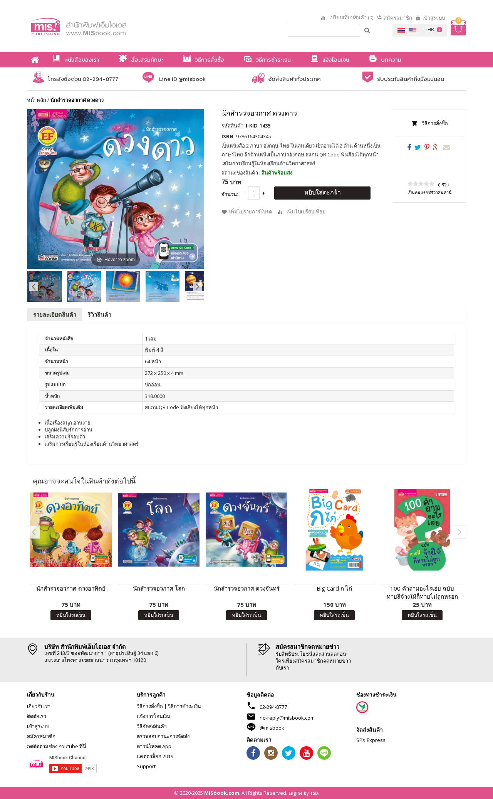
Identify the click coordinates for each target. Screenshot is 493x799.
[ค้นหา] (367, 30)
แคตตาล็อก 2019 (155, 756)
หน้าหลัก (36, 99)
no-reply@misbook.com (287, 717)
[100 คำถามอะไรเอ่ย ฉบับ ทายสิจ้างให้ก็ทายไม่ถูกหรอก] (422, 530)
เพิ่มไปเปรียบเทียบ (306, 211)
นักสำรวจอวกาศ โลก (159, 588)
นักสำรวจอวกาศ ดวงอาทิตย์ (71, 588)
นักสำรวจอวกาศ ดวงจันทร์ (247, 588)
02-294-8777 (273, 706)
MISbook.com (221, 792)
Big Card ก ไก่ (334, 588)
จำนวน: (229, 194)
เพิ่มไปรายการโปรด (250, 211)
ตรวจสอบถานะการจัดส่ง (163, 736)
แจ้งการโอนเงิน (153, 716)
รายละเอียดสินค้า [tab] (54, 314)
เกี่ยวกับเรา (38, 706)
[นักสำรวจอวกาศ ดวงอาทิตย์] (71, 530)
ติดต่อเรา (36, 716)
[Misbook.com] (100, 26)
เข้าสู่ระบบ (434, 17)
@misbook (272, 727)
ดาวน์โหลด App (154, 746)
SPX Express (371, 740)
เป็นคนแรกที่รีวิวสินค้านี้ (429, 192)
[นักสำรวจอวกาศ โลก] (159, 530)
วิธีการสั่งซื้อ (435, 123)
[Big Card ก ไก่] (334, 530)
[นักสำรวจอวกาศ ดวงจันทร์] (246, 530)
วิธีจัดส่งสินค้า (152, 726)
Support (146, 766)
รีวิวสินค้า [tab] (99, 314)
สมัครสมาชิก (398, 17)
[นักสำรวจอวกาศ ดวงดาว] (44, 286)
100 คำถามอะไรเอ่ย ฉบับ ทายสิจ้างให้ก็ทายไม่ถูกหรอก (422, 592)
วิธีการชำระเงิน (184, 706)
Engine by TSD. (303, 793)
